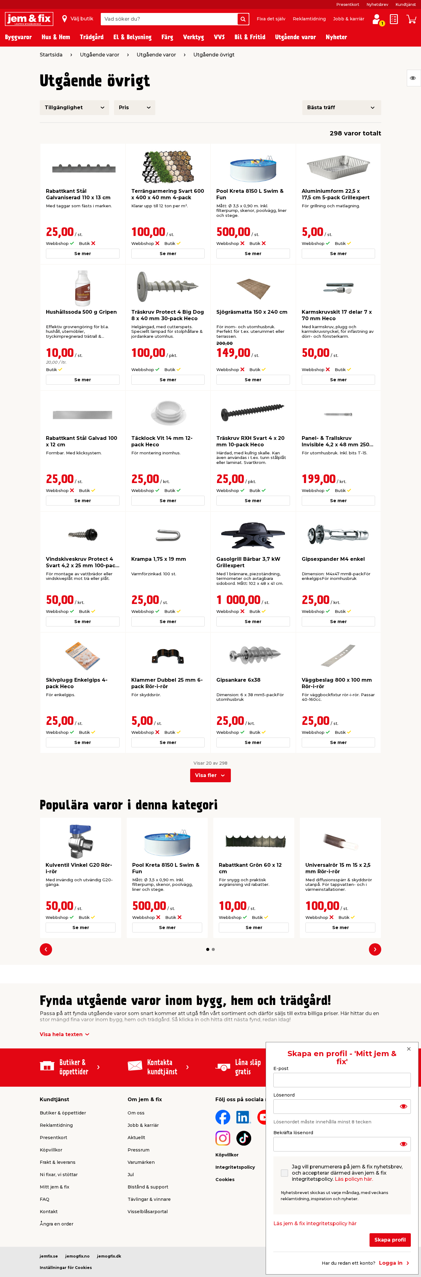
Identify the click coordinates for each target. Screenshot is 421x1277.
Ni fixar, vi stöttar (59, 1174)
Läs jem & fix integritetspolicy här (315, 1223)
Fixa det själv (271, 19)
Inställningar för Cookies (66, 1268)
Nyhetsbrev (377, 4)
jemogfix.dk (109, 1256)
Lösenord (284, 1094)
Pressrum (138, 1150)
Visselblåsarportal (148, 1211)
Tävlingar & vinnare (149, 1199)
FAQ (44, 1199)
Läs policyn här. (354, 1179)
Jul (131, 1174)
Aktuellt (136, 1137)
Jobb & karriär (348, 19)
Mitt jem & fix (54, 1187)
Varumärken (141, 1162)
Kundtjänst (406, 4)
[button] (207, 949)
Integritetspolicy (235, 1167)
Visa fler (206, 775)
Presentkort (348, 4)
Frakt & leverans (58, 1162)
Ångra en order (56, 1224)
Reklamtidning (309, 19)
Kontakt (49, 1211)
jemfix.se (49, 1256)
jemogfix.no (77, 1256)
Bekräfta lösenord (293, 1132)
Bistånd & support (148, 1187)
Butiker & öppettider (63, 1113)
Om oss (136, 1113)
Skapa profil (390, 1239)
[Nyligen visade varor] (414, 78)
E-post (280, 1068)
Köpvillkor (51, 1150)
